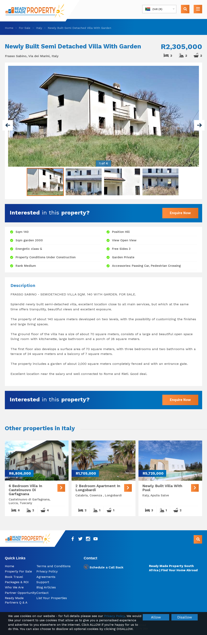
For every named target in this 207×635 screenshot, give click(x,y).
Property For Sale (18, 571)
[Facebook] (73, 539)
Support (42, 582)
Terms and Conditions (53, 566)
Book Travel (14, 577)
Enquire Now (180, 213)
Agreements (45, 577)
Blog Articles (46, 587)
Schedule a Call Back (106, 567)
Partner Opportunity (20, 593)
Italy (39, 27)
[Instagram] (88, 539)
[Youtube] (95, 539)
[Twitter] (80, 539)
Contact (42, 593)
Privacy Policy (47, 571)
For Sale (24, 27)
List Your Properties (51, 598)
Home (9, 27)
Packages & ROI (17, 582)
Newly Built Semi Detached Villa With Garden (79, 27)
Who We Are (14, 587)
